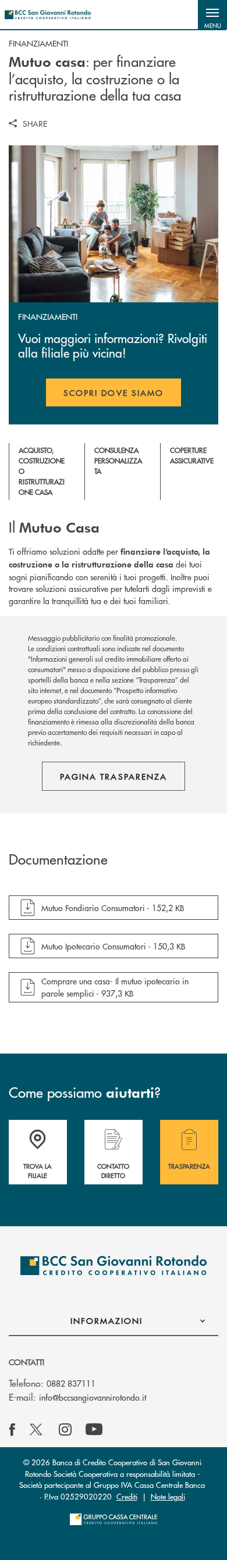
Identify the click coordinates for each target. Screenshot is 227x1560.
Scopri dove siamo (113, 392)
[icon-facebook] (12, 1429)
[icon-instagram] (65, 1429)
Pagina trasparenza (113, 776)
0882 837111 (71, 1383)
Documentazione (58, 859)
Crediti (126, 1496)
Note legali (168, 1496)
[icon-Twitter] (37, 1429)
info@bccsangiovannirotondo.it (92, 1397)
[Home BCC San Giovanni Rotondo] (47, 14)
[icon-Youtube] (94, 1429)
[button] (212, 14)
